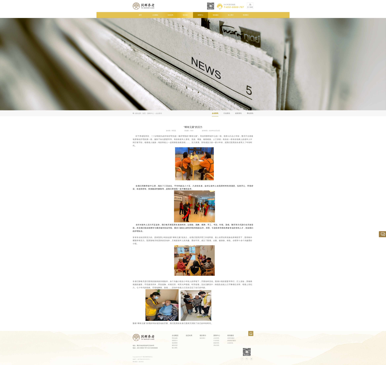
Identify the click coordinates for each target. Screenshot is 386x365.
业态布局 (170, 15)
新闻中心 (200, 15)
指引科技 (141, 361)
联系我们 (246, 15)
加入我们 (231, 15)
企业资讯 (159, 113)
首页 (140, 15)
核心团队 (175, 348)
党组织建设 (230, 338)
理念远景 (175, 338)
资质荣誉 (175, 343)
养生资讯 (250, 113)
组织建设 (215, 15)
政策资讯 (238, 113)
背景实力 (175, 340)
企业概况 (155, 15)
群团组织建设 (231, 340)
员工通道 (250, 6)
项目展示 (185, 15)
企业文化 (230, 343)
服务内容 (175, 345)
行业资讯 (227, 113)
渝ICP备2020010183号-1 (144, 359)
